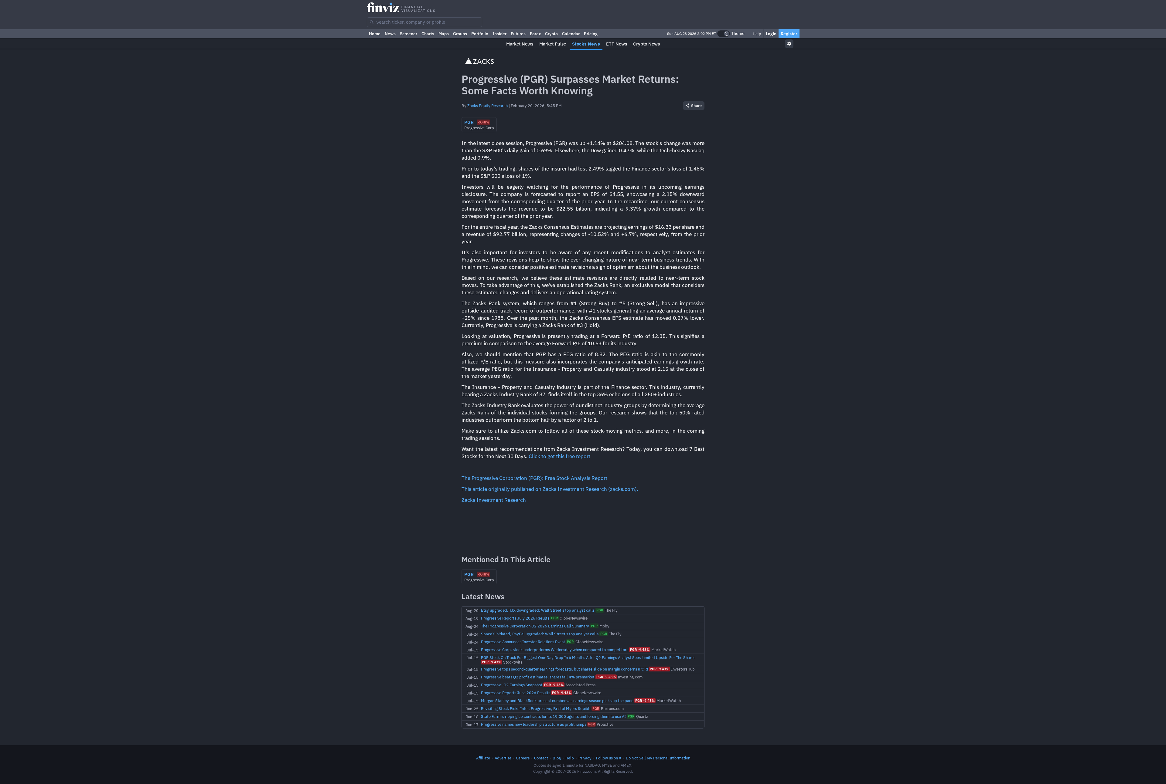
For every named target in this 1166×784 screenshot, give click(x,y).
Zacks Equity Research (487, 105)
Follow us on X (608, 757)
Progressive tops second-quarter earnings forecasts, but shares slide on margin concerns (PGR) (564, 669)
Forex (535, 33)
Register (789, 33)
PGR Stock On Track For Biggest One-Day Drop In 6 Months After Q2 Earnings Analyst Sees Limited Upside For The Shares (588, 657)
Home (374, 33)
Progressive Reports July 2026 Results (515, 618)
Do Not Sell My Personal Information (658, 757)
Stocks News (586, 44)
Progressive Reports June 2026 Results (515, 692)
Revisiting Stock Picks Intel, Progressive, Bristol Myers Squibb (536, 708)
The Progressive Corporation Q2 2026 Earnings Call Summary (535, 625)
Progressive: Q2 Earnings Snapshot (511, 684)
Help (756, 33)
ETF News (616, 44)
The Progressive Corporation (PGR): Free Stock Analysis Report (534, 478)
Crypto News (646, 44)
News (390, 33)
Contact (541, 757)
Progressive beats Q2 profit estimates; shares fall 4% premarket (538, 676)
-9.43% (639, 649)
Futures (518, 33)
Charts (427, 33)
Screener (408, 33)
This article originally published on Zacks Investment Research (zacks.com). (550, 489)
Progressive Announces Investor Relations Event (523, 641)
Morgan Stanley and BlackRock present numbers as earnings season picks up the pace (557, 700)
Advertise (503, 757)
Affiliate (483, 757)
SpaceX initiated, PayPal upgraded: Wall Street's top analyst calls (539, 633)
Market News (519, 44)
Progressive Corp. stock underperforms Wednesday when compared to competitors (554, 649)
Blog (557, 757)
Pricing (591, 33)
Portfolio (479, 33)
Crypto (551, 33)
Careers (523, 757)
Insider (499, 33)
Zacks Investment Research (494, 500)
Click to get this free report (559, 456)
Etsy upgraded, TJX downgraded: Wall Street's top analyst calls (538, 610)
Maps (443, 33)
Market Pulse (552, 44)
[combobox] (424, 22)
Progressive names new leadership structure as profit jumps (533, 724)
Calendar (571, 33)
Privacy (585, 757)
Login (771, 33)
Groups (460, 33)
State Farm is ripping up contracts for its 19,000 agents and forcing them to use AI (553, 716)
